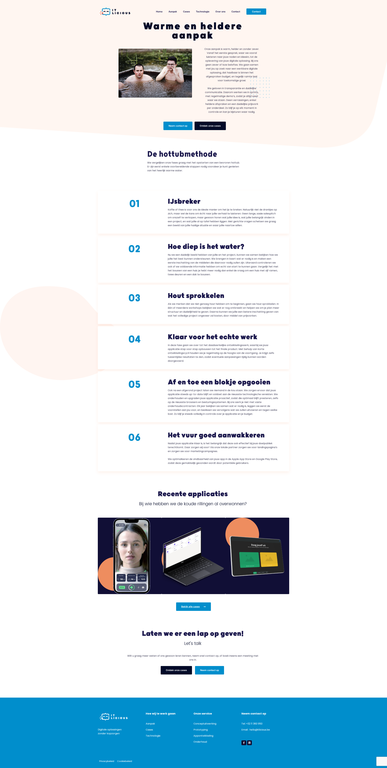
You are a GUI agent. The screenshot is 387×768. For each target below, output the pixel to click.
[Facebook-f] (243, 742)
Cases (186, 11)
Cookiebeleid (124, 761)
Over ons (220, 11)
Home (159, 11)
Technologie (202, 11)
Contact (235, 11)
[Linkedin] (249, 742)
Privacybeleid (106, 761)
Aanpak (173, 11)
